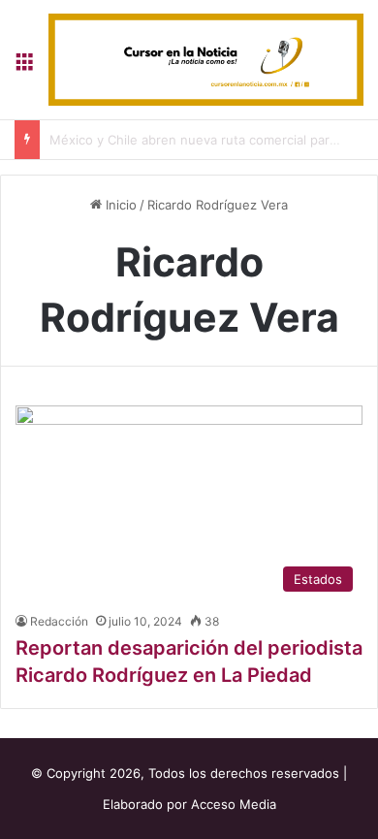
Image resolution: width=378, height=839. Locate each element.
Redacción (59, 621)
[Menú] (24, 66)
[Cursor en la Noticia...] (205, 60)
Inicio (119, 204)
